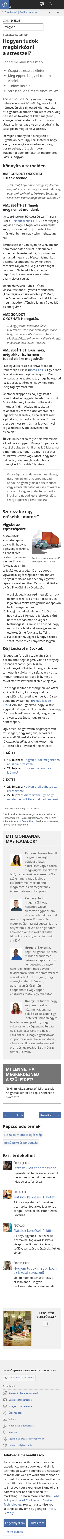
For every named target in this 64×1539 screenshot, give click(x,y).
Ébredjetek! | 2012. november (21, 12)
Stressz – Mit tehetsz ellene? (36, 1168)
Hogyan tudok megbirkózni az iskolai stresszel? (36, 1270)
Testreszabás (14, 1532)
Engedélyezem (15, 1523)
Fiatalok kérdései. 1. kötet (34, 1197)
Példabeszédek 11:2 (25, 221)
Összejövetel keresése (17, 1400)
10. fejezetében (26, 821)
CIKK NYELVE (11, 21)
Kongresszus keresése (17, 1407)
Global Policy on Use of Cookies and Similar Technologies (32, 1500)
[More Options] (58, 12)
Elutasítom (37, 1523)
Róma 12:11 (37, 370)
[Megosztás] (51, 12)
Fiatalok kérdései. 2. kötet (34, 1230)
